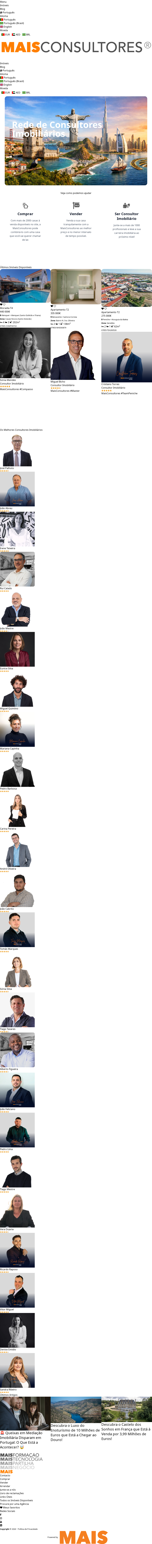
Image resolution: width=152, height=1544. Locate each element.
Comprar (17, 145)
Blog (2, 9)
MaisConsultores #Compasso (16, 389)
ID (34, 145)
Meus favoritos (11, 1507)
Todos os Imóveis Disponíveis (16, 1500)
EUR (7, 34)
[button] (7, 12)
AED (17, 34)
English (7, 26)
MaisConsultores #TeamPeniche (119, 393)
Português (9, 19)
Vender (4, 1482)
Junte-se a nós (8, 1489)
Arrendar (28, 145)
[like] (2, 304)
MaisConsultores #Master (65, 390)
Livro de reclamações (12, 1493)
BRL (28, 34)
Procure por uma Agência (14, 1504)
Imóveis (4, 5)
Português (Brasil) (13, 23)
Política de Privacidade (28, 1529)
